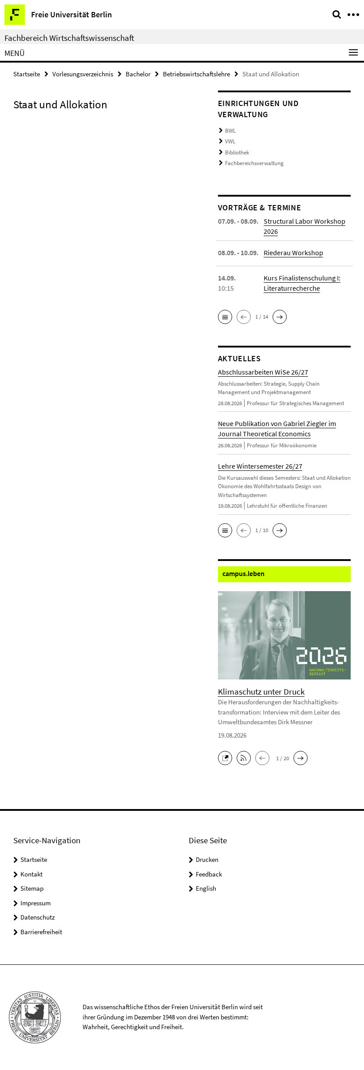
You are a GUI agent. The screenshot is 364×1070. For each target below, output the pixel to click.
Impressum (35, 903)
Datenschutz (37, 917)
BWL (230, 130)
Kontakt (31, 874)
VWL (230, 141)
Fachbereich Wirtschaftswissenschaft (69, 37)
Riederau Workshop (293, 252)
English (206, 888)
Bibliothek (237, 152)
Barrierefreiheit (41, 932)
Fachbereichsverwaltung (254, 163)
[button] (225, 317)
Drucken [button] (207, 859)
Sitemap (32, 888)
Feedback (209, 874)
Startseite (26, 74)
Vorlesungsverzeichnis (82, 74)
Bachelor (138, 74)
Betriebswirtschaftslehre (196, 74)
